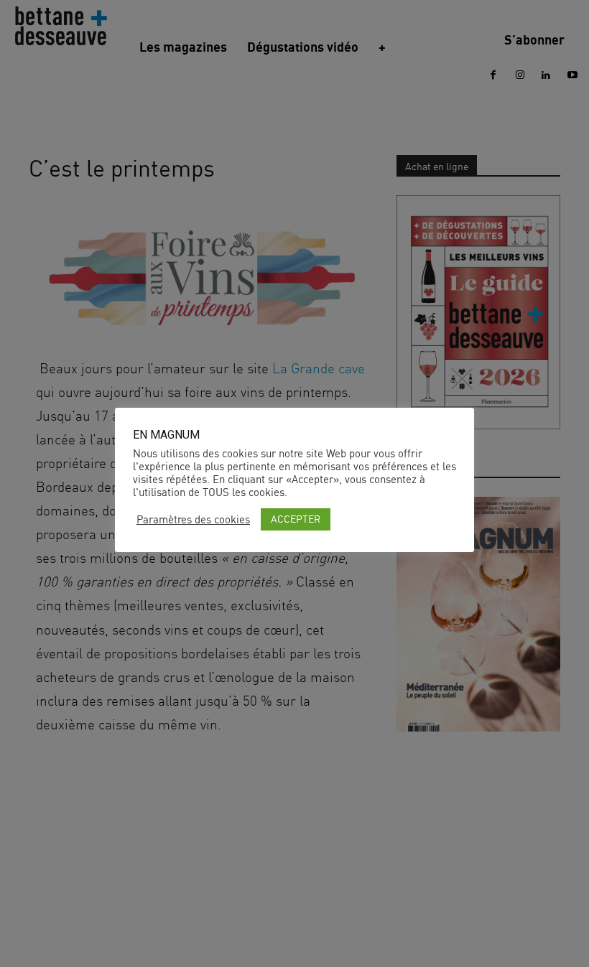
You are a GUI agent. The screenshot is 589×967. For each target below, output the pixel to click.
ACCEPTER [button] (295, 519)
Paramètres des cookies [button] (193, 519)
